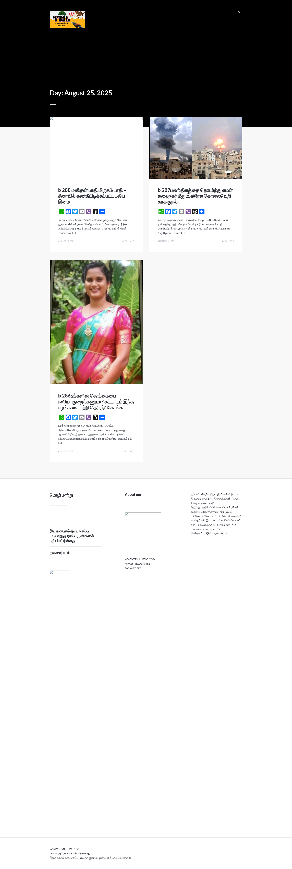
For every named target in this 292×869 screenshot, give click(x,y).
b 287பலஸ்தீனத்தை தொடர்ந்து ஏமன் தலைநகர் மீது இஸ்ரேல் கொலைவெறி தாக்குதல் (195, 196)
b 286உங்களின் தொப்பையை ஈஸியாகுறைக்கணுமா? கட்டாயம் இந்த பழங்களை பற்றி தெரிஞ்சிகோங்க (96, 401)
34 (226, 241)
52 (126, 241)
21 (126, 451)
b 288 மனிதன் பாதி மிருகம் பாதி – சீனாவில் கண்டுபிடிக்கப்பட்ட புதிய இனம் (92, 196)
